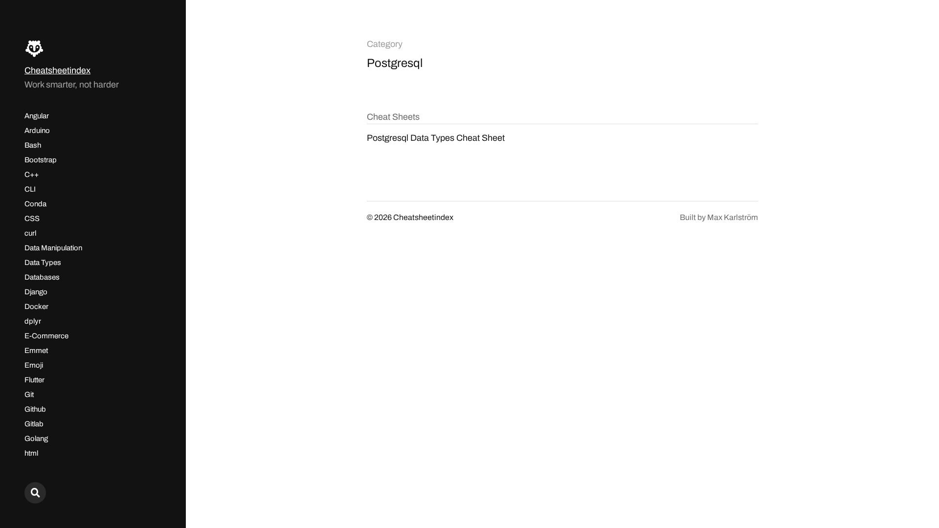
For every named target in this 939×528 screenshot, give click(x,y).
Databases (42, 277)
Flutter (34, 380)
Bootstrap (40, 160)
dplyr (32, 321)
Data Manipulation (53, 248)
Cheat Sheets (393, 117)
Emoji (33, 365)
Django (35, 292)
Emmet (36, 350)
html (31, 453)
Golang (36, 438)
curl (30, 233)
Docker (36, 306)
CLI (30, 189)
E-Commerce (46, 336)
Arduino (37, 130)
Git (29, 394)
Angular (36, 116)
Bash (32, 145)
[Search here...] (35, 493)
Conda (35, 204)
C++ (31, 174)
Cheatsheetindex (57, 70)
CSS (32, 218)
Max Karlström (732, 217)
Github (35, 409)
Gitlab (34, 424)
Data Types (42, 262)
